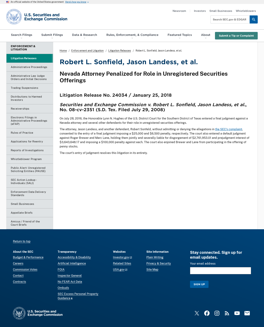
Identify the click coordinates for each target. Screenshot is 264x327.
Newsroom (179, 10)
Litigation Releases (119, 50)
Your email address (203, 263)
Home (63, 50)
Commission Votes (25, 269)
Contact (18, 275)
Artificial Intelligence (72, 263)
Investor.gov (121, 257)
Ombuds (63, 288)
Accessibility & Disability (74, 257)
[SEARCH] (254, 19)
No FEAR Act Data (70, 281)
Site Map (152, 269)
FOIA (61, 269)
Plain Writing (154, 257)
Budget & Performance (28, 257)
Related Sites (122, 263)
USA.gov (118, 269)
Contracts (19, 281)
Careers (18, 263)
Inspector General (70, 275)
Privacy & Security (158, 263)
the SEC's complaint (228, 129)
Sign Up (199, 284)
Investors (200, 10)
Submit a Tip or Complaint (236, 35)
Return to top (22, 241)
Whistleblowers (246, 10)
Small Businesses (220, 10)
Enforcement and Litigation (87, 50)
